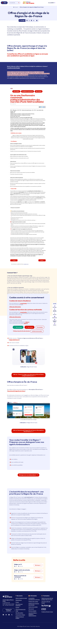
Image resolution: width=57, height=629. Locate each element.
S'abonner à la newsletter (9, 610)
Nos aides (54, 307)
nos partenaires (23, 303)
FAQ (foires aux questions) (19, 605)
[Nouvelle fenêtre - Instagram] (6, 615)
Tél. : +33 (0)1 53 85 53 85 (8, 605)
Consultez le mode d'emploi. (13, 68)
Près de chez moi (54, 311)
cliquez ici (27, 322)
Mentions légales (32, 611)
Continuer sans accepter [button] (37, 331)
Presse (17, 602)
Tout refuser (30, 327)
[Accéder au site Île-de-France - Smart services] (47, 606)
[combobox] (14, 2)
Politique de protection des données (33, 604)
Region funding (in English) (20, 617)
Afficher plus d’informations (15, 306)
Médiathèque (19, 600)
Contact (54, 325)
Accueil (16, 7)
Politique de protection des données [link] (21, 331)
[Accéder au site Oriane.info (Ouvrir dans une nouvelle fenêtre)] (47, 609)
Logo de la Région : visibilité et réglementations (32, 614)
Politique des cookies (33, 601)
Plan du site (31, 609)
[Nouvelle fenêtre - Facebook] (3, 615)
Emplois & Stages (54, 321)
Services (54, 314)
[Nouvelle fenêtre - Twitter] (12, 615)
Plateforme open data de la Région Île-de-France (47, 599)
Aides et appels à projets (21, 598)
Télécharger (37, 565)
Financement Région (20, 615)
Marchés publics (19, 613)
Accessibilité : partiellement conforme (34, 599)
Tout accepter (19, 327)
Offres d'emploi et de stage (20, 610)
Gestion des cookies (33, 607)
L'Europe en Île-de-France (45, 602)
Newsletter (55, 317)
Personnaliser (40, 327)
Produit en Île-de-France (47, 611)
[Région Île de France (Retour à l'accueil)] (28, 2)
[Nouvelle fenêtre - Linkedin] (9, 615)
